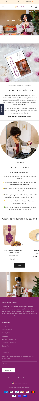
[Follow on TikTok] (24, 377)
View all (19, 265)
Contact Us (5, 346)
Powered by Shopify (25, 387)
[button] (2, 109)
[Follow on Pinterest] (19, 377)
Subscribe (8, 370)
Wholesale (5, 336)
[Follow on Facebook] (3, 377)
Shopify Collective (7, 333)
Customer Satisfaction (9, 343)
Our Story (5, 326)
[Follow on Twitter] (8, 377)
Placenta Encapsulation (9, 339)
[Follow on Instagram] (13, 377)
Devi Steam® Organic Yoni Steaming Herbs (13, 251)
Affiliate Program (7, 329)
